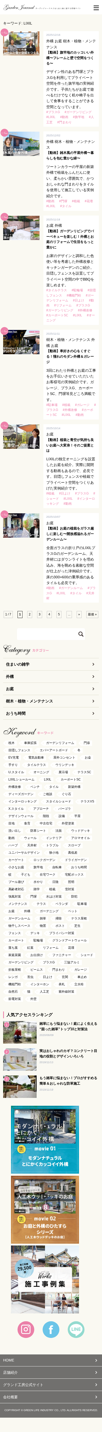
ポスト (60, 926)
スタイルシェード (58, 801)
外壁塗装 (68, 823)
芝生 (77, 926)
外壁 (33, 999)
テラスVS (87, 801)
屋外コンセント (64, 757)
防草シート (38, 831)
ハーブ (13, 845)
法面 (58, 831)
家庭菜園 (14, 955)
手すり (13, 765)
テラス (41, 904)
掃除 (58, 918)
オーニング (41, 772)
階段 (46, 816)
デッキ (35, 933)
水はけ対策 (54, 896)
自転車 (57, 867)
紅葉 (30, 948)
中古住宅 (46, 823)
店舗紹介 (10, 1372)
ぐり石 (66, 794)
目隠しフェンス (19, 750)
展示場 (63, 772)
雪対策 (69, 889)
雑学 (36, 889)
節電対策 (14, 999)
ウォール (30, 838)
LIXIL (47, 779)
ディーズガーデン (20, 794)
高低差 (72, 852)
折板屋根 (14, 969)
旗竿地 (38, 867)
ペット (72, 911)
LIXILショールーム (21, 779)
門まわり (58, 969)
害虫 (30, 977)
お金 (88, 757)
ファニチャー (61, 955)
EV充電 (13, 757)
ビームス (36, 969)
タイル (54, 787)
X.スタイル (16, 809)
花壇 (71, 948)
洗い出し (14, 831)
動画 (11, 838)
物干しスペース (19, 926)
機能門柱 (14, 984)
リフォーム (51, 948)
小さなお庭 (16, 867)
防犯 (74, 896)
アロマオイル (80, 838)
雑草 (43, 918)
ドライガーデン (76, 860)
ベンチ (35, 787)
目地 (11, 823)
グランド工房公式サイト (23, 1385)
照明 (71, 882)
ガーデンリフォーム (60, 743)
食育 (27, 823)
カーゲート (16, 860)
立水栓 (79, 984)
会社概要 (10, 1397)
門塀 (33, 896)
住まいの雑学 (18, 664)
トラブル (52, 845)
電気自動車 (36, 757)
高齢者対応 (16, 889)
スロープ (74, 845)
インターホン (39, 984)
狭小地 (54, 852)
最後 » (92, 614)
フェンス (14, 933)
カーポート (16, 940)
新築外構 (74, 787)
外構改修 (14, 787)
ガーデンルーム (19, 918)
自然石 (13, 991)
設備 (62, 816)
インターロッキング (22, 801)
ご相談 (47, 794)
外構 (10, 676)
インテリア (54, 838)
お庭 (10, 688)
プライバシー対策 (61, 933)
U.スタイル (16, 772)
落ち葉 (13, 948)
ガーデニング (49, 911)
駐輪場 (38, 940)
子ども (25, 874)
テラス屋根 (79, 918)
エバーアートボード (54, 750)
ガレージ (80, 969)
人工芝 (44, 991)
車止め (82, 977)
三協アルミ (72, 962)
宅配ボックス (74, 874)
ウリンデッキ (64, 765)
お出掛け (36, 955)
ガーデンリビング (20, 962)
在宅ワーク (47, 874)
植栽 (52, 889)
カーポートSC (71, 779)
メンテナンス (17, 904)
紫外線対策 (66, 991)
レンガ (13, 977)
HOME (8, 1360)
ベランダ (61, 904)
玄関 (65, 977)
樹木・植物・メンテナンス (29, 701)
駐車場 (82, 904)
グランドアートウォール (69, 940)
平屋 (77, 816)
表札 (62, 984)
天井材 (32, 845)
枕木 (11, 743)
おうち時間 (16, 713)
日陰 (55, 882)
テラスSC (84, 772)
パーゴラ (64, 809)
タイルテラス (36, 765)
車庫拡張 (30, 743)
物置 (43, 926)
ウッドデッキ (80, 831)
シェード (87, 955)
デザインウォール (20, 816)
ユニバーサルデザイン (24, 852)
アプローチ (41, 809)
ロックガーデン (44, 860)
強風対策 (14, 896)
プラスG (49, 962)
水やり (38, 882)
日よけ (47, 977)
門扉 (87, 743)
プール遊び (16, 882)
